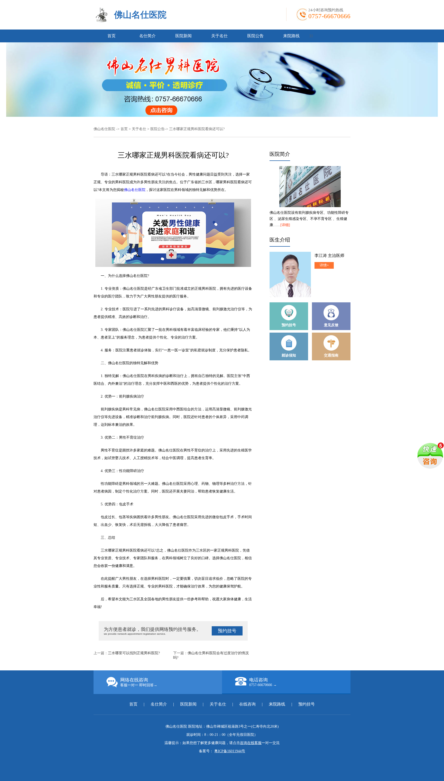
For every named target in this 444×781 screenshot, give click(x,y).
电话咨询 (263, 682)
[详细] (285, 225)
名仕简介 (147, 36)
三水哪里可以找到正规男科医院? (134, 653)
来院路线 (291, 36)
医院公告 (255, 36)
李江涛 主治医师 (329, 255)
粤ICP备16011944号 (229, 751)
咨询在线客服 (251, 743)
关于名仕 (219, 36)
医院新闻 (183, 36)
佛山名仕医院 (140, 15)
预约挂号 (227, 630)
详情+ (324, 265)
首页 (111, 36)
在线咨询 (247, 704)
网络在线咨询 (138, 682)
